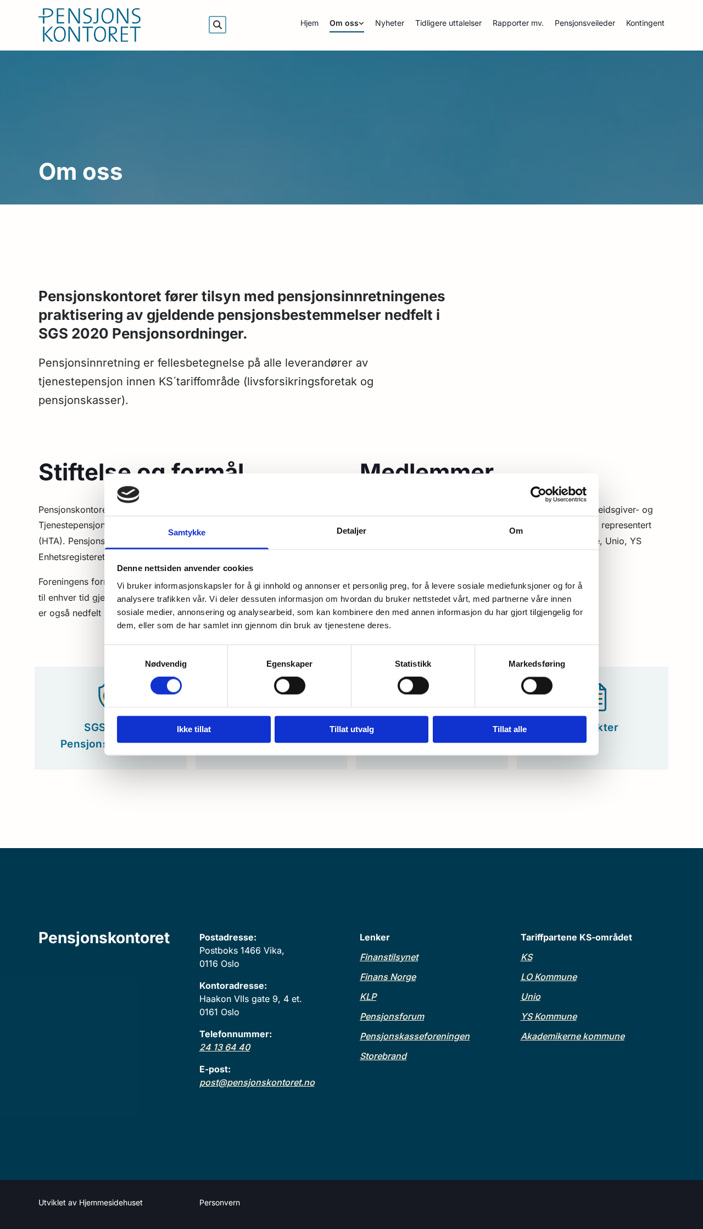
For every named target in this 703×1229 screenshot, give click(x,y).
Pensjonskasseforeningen (415, 1036)
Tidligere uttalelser (448, 22)
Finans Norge (388, 976)
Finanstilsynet (389, 956)
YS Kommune (549, 1016)
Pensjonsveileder (585, 22)
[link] (341, 25)
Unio (530, 996)
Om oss (344, 22)
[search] (217, 25)
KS (526, 956)
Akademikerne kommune (572, 1036)
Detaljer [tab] (352, 530)
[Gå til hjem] (110, 25)
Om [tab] (516, 530)
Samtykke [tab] (187, 532)
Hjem (309, 22)
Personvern (219, 1202)
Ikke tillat (194, 729)
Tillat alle (510, 729)
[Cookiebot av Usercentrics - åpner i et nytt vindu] (538, 494)
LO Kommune (549, 976)
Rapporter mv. (518, 22)
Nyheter (389, 22)
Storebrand (383, 1055)
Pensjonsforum (392, 1016)
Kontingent (645, 22)
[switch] (289, 686)
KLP (368, 996)
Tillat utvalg (352, 729)
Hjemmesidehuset (111, 1202)
